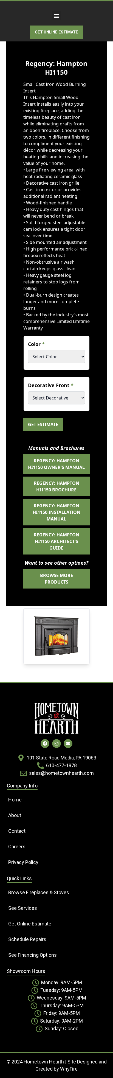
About (14, 815)
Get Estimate (43, 424)
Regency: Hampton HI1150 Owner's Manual (56, 464)
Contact (17, 831)
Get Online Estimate (29, 924)
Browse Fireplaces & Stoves (38, 892)
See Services (22, 908)
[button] (56, 15)
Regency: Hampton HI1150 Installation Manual (56, 512)
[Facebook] (45, 743)
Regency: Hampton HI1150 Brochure (56, 486)
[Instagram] (56, 743)
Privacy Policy (23, 862)
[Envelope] (68, 743)
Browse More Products (56, 578)
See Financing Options (32, 955)
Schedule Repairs (27, 939)
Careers (17, 846)
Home (15, 800)
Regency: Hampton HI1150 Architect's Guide (56, 541)
